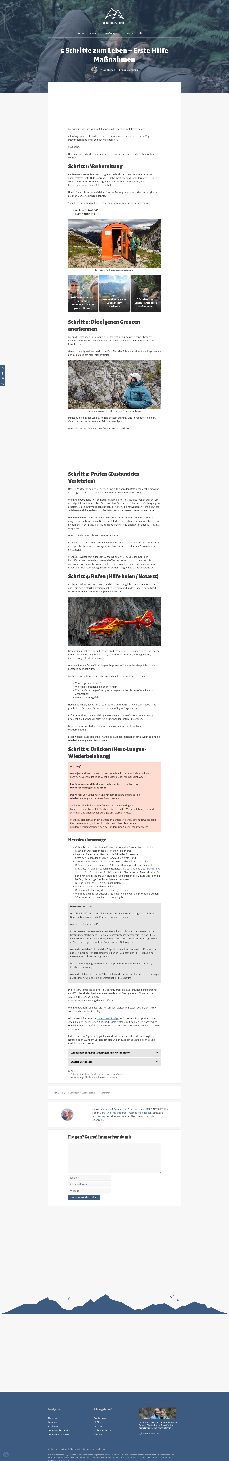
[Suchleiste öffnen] (150, 33)
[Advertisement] (114, 103)
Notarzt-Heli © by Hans (96, 1449)
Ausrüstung (98, 1116)
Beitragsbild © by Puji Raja (73, 1449)
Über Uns (98, 1434)
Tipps (73, 1071)
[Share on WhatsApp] (2, 383)
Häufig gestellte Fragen (104, 1430)
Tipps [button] (127, 33)
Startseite (52, 1418)
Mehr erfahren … (165, 1428)
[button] (155, 222)
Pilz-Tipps (98, 1422)
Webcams (52, 1422)
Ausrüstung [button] (110, 33)
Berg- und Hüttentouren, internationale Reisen (126, 1112)
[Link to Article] (83, 293)
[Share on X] (2, 368)
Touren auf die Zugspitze (59, 1430)
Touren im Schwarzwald (59, 1434)
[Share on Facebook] (2, 373)
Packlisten (98, 1426)
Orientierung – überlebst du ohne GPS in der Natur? (94, 1077)
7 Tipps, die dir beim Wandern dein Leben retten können (97, 1074)
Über (141, 33)
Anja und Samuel (107, 70)
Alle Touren (53, 1426)
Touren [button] (92, 33)
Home (81, 33)
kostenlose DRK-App (108, 1018)
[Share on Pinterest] (2, 378)
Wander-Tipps (100, 1418)
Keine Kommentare (129, 70)
